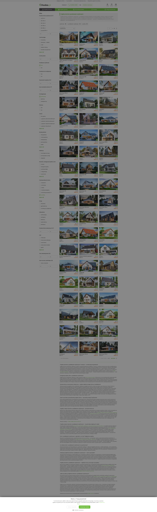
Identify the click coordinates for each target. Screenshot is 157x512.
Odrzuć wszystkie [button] (72, 507)
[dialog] (78, 256)
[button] (78, 510)
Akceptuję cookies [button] (84, 507)
